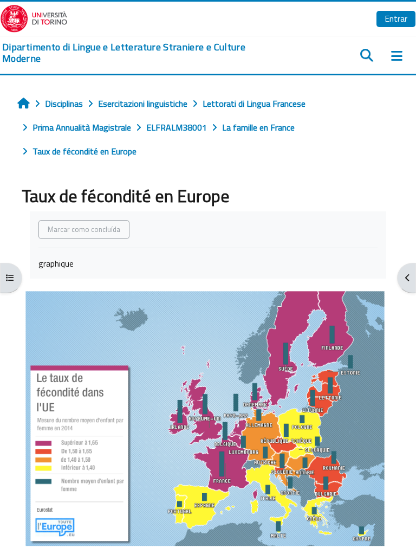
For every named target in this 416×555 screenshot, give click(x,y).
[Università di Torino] (34, 17)
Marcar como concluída (84, 229)
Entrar (396, 18)
